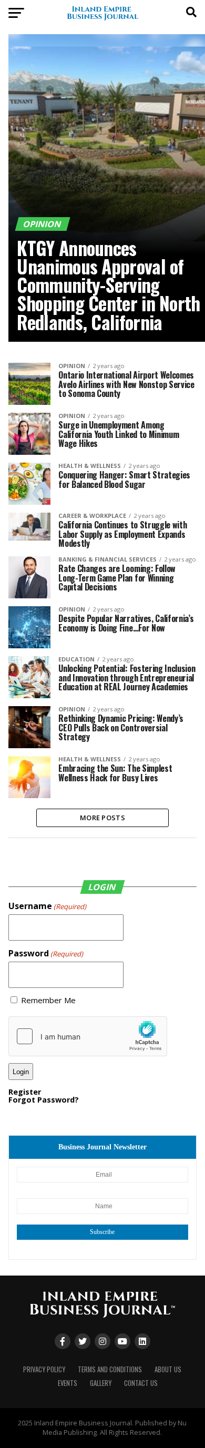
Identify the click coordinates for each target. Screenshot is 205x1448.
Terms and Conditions (110, 1369)
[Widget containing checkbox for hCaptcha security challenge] (87, 1036)
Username (47, 906)
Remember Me (48, 1000)
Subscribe (102, 1232)
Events (67, 1383)
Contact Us (141, 1383)
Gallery (100, 1383)
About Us (168, 1369)
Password (45, 953)
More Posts (102, 817)
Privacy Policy (44, 1369)
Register (24, 1092)
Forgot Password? (43, 1100)
